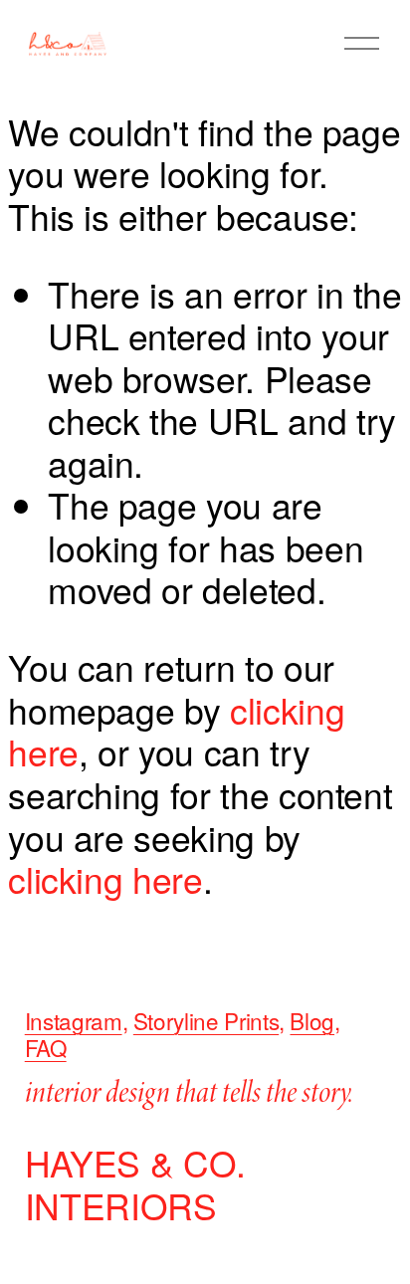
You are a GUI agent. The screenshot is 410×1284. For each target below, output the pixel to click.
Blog (312, 1020)
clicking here (105, 878)
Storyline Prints (206, 1020)
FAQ (46, 1047)
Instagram (73, 1020)
